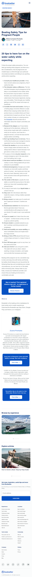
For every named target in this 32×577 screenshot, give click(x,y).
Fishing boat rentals (5, 513)
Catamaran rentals (5, 521)
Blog (2, 558)
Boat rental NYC (21, 517)
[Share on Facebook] (3, 44)
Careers (3, 554)
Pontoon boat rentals (6, 509)
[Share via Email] (22, 44)
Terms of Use (21, 486)
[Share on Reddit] (15, 44)
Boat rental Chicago (21, 511)
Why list (19, 534)
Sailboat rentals (5, 519)
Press (3, 556)
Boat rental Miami (21, 509)
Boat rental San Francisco (23, 523)
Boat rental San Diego (22, 515)
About (3, 552)
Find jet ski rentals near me (7, 538)
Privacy (19, 552)
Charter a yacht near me (6, 536)
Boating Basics (7, 8)
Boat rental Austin (21, 525)
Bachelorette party (5, 525)
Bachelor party (4, 523)
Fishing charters (5, 515)
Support (19, 542)
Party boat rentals (5, 517)
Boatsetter (9, 119)
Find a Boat (15, 362)
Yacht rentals (4, 511)
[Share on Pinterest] (11, 44)
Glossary (19, 540)
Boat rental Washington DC (23, 519)
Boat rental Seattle (21, 513)
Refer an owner (21, 536)
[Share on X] (7, 44)
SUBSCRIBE (16, 498)
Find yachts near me (6, 534)
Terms (19, 549)
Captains (19, 538)
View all (3, 527)
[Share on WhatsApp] (19, 44)
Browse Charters (15, 291)
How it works (4, 549)
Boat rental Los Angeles (22, 521)
